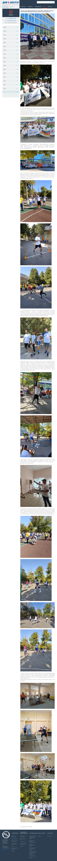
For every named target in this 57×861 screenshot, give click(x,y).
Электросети (49, 836)
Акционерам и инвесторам (22, 836)
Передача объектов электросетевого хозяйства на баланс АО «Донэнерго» (33, 853)
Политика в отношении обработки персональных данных (5, 849)
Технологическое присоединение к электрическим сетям (32, 837)
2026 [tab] (4, 27)
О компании (23, 6)
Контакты (50, 6)
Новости (45, 6)
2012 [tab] (4, 80)
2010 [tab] (4, 88)
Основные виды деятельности (14, 841)
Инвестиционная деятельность (23, 844)
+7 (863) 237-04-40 (12, 18)
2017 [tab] (4, 61)
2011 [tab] (4, 84)
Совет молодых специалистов (14, 844)
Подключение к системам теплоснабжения (32, 841)
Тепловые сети (23, 841)
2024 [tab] (4, 35)
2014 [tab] (4, 73)
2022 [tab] (4, 42)
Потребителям (38, 6)
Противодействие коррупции (14, 848)
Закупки (21, 846)
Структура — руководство (13, 836)
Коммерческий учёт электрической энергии (33, 848)
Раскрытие (30, 6)
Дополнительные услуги (32, 857)
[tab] (10, 92)
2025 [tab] (4, 31)
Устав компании (14, 838)
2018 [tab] (4, 57)
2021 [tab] (4, 46)
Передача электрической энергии (32, 845)
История (12, 846)
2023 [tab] (4, 38)
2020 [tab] (4, 50)
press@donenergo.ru (12, 20)
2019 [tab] (4, 54)
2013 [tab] (4, 77)
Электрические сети (23, 839)
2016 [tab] (4, 65)
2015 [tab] (4, 69)
